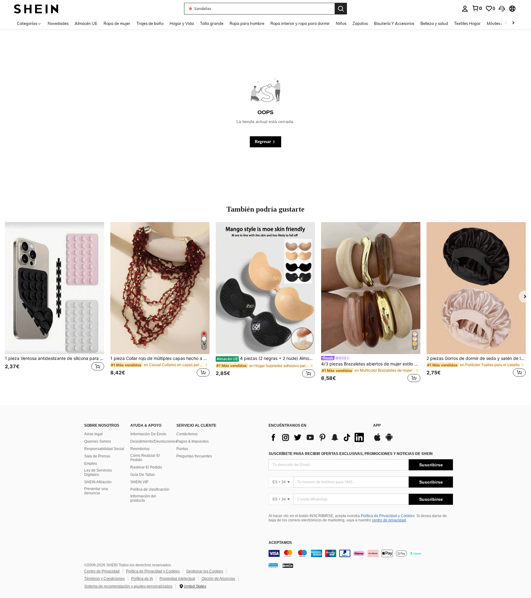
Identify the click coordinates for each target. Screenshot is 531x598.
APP (377, 426)
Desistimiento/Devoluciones (153, 441)
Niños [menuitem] (341, 23)
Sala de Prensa (97, 456)
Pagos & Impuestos (192, 441)
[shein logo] (36, 8)
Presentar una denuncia (96, 491)
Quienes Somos (97, 441)
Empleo (90, 463)
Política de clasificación (149, 489)
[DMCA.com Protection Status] (287, 565)
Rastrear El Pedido (146, 467)
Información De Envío (148, 434)
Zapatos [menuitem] (360, 23)
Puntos (182, 449)
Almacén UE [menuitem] (86, 23)
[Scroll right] (513, 23)
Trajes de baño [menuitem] (149, 23)
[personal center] (465, 8)
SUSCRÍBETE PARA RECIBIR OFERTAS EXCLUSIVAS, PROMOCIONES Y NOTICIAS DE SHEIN (351, 454)
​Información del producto (143, 498)
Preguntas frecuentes (194, 456)
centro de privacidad (389, 520)
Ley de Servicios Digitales (98, 472)
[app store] (377, 440)
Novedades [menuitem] (58, 23)
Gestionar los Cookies (204, 571)
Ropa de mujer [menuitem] (117, 23)
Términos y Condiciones (104, 578)
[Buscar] (341, 8)
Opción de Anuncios (218, 578)
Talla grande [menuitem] (211, 23)
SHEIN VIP (139, 482)
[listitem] (54, 303)
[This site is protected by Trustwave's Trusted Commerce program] (273, 565)
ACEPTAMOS (280, 543)
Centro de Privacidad (102, 571)
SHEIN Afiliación (98, 482)
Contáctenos (187, 434)
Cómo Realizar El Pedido (145, 457)
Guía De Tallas (142, 474)
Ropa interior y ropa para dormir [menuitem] (300, 23)
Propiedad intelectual (177, 578)
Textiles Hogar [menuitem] (467, 23)
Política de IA (142, 578)
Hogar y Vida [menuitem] (182, 23)
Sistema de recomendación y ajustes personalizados (128, 586)
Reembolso (140, 449)
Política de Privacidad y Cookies (388, 516)
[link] (477, 8)
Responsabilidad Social (104, 449)
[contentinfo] (361, 553)
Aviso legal (93, 434)
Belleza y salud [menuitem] (434, 23)
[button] (501, 8)
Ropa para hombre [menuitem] (247, 23)
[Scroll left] (506, 23)
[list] (318, 437)
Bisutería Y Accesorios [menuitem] (394, 23)
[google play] (389, 440)
